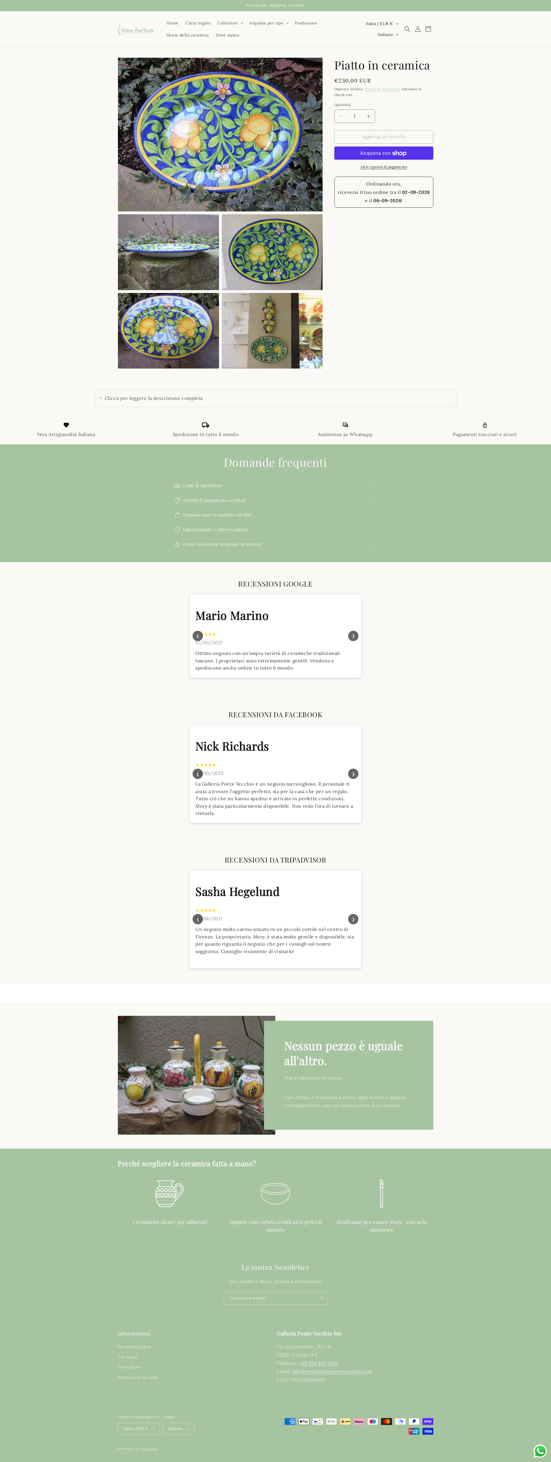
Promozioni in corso (138, 1377)
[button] (230, 23)
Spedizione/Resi (134, 1346)
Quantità (342, 105)
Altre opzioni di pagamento (383, 167)
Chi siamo (127, 1356)
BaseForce (149, 1449)
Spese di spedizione (382, 89)
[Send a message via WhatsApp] (540, 1451)
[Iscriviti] (320, 1298)
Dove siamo (129, 1367)
